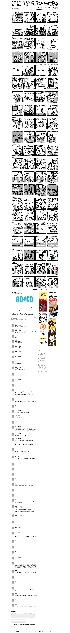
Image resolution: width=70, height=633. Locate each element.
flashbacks (43, 361)
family (39, 361)
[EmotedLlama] (12, 417)
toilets (39, 370)
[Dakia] (12, 594)
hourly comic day (41, 365)
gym (45, 364)
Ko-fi (39, 348)
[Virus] (12, 369)
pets (46, 367)
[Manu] (12, 325)
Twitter (39, 350)
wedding (46, 371)
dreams (43, 358)
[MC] (12, 375)
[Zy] (12, 346)
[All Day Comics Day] (35, 288)
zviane (16, 350)
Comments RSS (36, 317)
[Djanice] (12, 423)
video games (13, 316)
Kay (15, 455)
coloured (40, 356)
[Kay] (12, 458)
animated (44, 353)
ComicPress (42, 631)
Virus (16, 366)
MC (15, 373)
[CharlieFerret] (12, 563)
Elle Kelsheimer (17, 576)
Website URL (27, 622)
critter (45, 357)
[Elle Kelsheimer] (12, 578)
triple (45, 370)
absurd (40, 353)
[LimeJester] (12, 529)
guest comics (41, 364)
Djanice (16, 421)
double (39, 358)
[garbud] (12, 571)
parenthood (41, 367)
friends (42, 362)
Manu (16, 324)
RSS (48, 631)
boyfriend (40, 354)
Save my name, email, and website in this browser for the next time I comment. (24, 624)
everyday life (42, 360)
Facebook (40, 346)
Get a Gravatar (30, 621)
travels (43, 370)
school (44, 368)
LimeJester (17, 526)
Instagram (40, 347)
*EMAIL (28, 621)
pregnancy (40, 368)
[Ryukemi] (12, 385)
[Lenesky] (12, 362)
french (39, 362)
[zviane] (12, 353)
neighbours (40, 366)
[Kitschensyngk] (12, 449)
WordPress (37, 631)
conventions (41, 357)
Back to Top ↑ (52, 631)
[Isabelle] (12, 330)
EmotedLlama (17, 415)
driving (46, 358)
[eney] (12, 588)
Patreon (40, 349)
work (39, 372)
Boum (13, 293)
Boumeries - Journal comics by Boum (25, 631)
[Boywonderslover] (12, 390)
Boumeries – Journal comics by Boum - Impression (19, 319)
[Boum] (12, 336)
